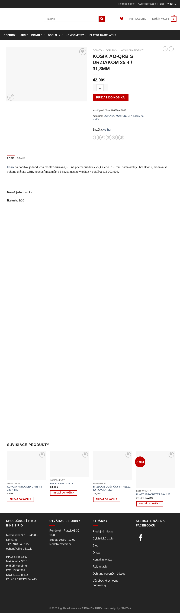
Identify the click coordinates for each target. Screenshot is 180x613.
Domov (97, 50)
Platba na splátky (102, 35)
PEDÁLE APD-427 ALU (62, 483)
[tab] (10, 158)
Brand (21, 158)
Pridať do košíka (110, 97)
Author (107, 129)
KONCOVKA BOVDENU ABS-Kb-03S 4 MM (25, 488)
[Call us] (175, 4)
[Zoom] (10, 97)
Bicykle (36, 35)
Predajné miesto (126, 3)
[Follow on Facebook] (168, 4)
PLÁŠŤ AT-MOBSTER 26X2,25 (153, 494)
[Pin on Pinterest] (115, 137)
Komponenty (75, 35)
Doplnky (54, 35)
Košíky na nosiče (132, 50)
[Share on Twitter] (102, 137)
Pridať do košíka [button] (20, 499)
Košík (10, 167)
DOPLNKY (111, 50)
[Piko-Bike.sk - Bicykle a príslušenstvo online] (21, 19)
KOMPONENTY (124, 116)
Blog (162, 3)
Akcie (24, 35)
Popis (10, 158)
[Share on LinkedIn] (121, 137)
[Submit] (102, 19)
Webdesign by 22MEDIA (117, 608)
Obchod (9, 35)
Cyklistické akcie (147, 3)
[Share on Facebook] (96, 137)
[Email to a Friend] (108, 137)
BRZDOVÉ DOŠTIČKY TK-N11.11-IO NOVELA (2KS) (112, 488)
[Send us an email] (171, 4)
